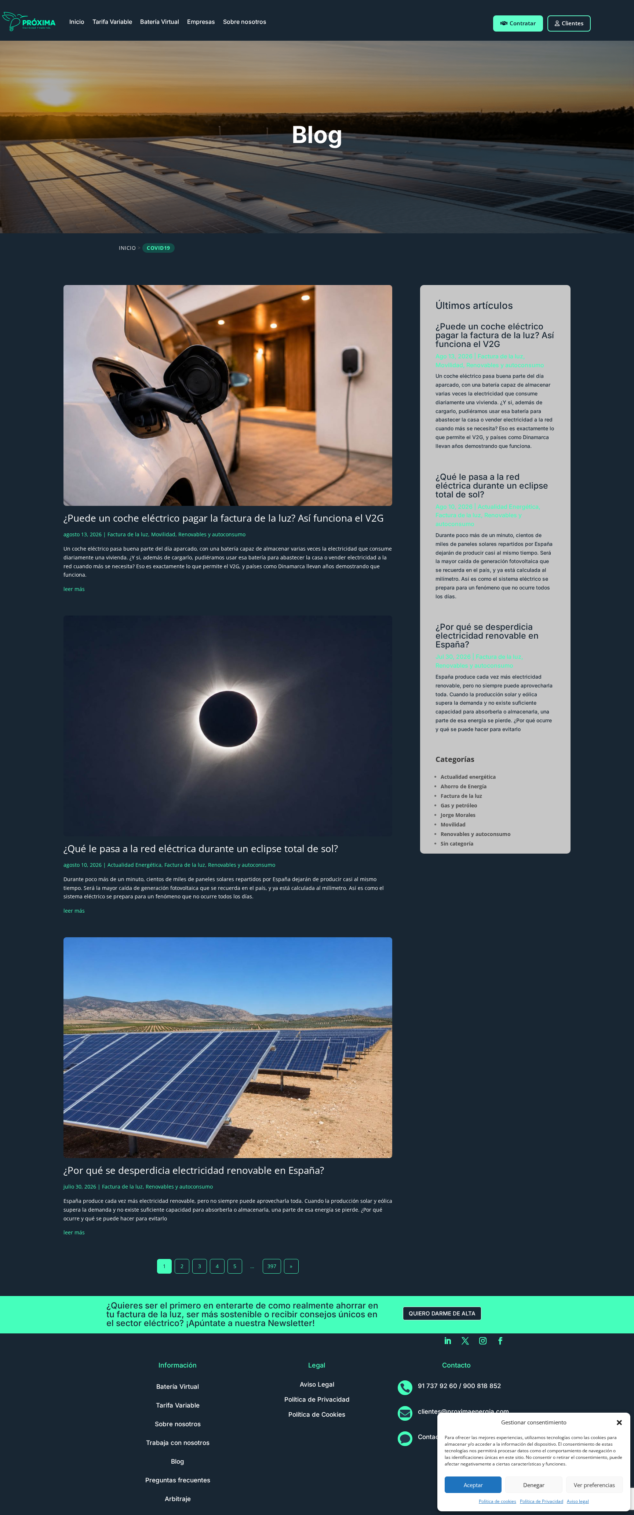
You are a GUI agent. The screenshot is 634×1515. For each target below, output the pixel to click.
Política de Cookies (316, 1414)
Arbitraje (178, 1499)
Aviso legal (578, 1501)
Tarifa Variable (112, 21)
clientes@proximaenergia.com (463, 1411)
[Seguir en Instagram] (483, 1340)
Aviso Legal (317, 1384)
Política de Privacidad (541, 1501)
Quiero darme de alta (442, 1313)
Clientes (572, 23)
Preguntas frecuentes (177, 1480)
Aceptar (473, 1485)
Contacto (431, 1437)
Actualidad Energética (134, 864)
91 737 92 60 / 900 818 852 (459, 1386)
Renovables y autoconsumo (211, 534)
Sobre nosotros (244, 21)
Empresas (201, 21)
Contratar (523, 23)
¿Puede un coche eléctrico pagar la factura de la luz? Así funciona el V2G (223, 518)
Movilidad (163, 534)
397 (271, 1266)
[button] (619, 1422)
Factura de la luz (128, 534)
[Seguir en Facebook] (500, 1340)
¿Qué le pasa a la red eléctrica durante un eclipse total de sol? (200, 848)
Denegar (533, 1485)
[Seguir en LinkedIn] (447, 1340)
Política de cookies (497, 1501)
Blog (177, 1461)
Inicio (76, 21)
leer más (74, 588)
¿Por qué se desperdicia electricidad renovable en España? (193, 1170)
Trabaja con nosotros (177, 1442)
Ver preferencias (594, 1485)
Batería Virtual (159, 21)
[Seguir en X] (465, 1340)
